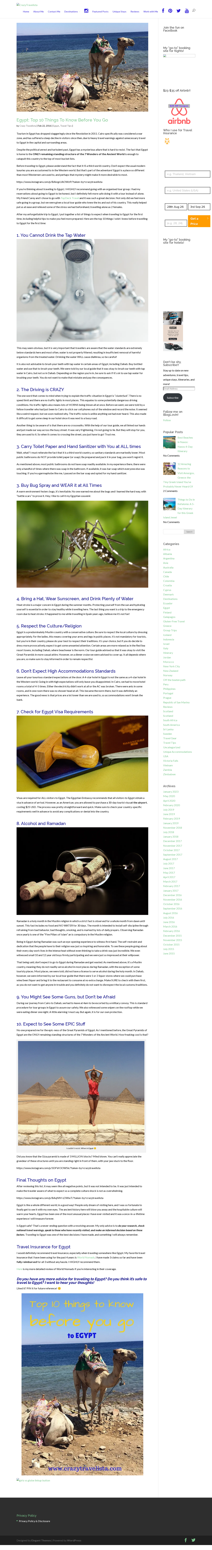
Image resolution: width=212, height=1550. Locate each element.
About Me (38, 11)
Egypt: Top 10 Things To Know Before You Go (62, 120)
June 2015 (169, 953)
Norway (167, 675)
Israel (166, 643)
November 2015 (172, 940)
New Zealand (170, 670)
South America (171, 724)
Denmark (168, 594)
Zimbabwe (169, 774)
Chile (166, 576)
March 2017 (170, 881)
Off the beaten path (174, 679)
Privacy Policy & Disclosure (34, 1521)
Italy (165, 648)
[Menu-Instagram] (86, 13)
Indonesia (168, 639)
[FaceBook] (163, 13)
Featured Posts (100, 11)
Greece (167, 625)
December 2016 (172, 895)
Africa (166, 549)
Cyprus (167, 589)
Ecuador (168, 603)
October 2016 (171, 904)
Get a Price (194, 221)
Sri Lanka (168, 729)
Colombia (168, 580)
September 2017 (172, 854)
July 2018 (168, 832)
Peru (165, 684)
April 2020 (169, 800)
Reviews (135, 11)
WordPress (74, 1540)
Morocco (168, 661)
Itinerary (168, 652)
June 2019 (169, 814)
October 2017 (171, 850)
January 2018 (170, 836)
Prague (167, 697)
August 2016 (170, 913)
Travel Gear (170, 738)
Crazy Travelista (28, 125)
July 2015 (168, 948)
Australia (168, 567)
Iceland (167, 634)
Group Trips (170, 630)
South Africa (170, 720)
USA (165, 756)
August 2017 (170, 859)
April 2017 (169, 877)
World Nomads (86, 1257)
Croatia (167, 585)
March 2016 (170, 926)
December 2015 (172, 935)
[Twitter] (178, 13)
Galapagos (169, 616)
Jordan (167, 657)
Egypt (56, 125)
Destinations (71, 11)
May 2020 (169, 796)
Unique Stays (119, 11)
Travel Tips (66, 125)
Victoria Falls (170, 760)
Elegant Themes (41, 1540)
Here (19, 1268)
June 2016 (169, 922)
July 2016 (168, 917)
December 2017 (172, 841)
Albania (167, 553)
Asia (165, 562)
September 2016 (172, 908)
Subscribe (172, 397)
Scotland (168, 711)
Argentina (168, 558)
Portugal (168, 693)
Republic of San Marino (176, 702)
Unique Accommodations (177, 751)
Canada (167, 571)
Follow (167, 420)
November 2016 (172, 899)
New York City (171, 666)
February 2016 (171, 930)
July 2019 (168, 809)
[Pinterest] (170, 13)
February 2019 (171, 818)
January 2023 (170, 791)
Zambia (167, 769)
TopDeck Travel (70, 198)
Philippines (169, 688)
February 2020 (171, 805)
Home (26, 11)
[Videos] (187, 13)
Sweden (167, 733)
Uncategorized (171, 747)
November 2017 (172, 845)
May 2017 (169, 872)
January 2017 (170, 890)
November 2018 (172, 827)
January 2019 (170, 823)
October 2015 (171, 944)
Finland (167, 612)
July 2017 (168, 863)
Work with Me (150, 11)
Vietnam (168, 765)
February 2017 (171, 885)
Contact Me (54, 11)
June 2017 (169, 868)
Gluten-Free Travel (174, 621)
